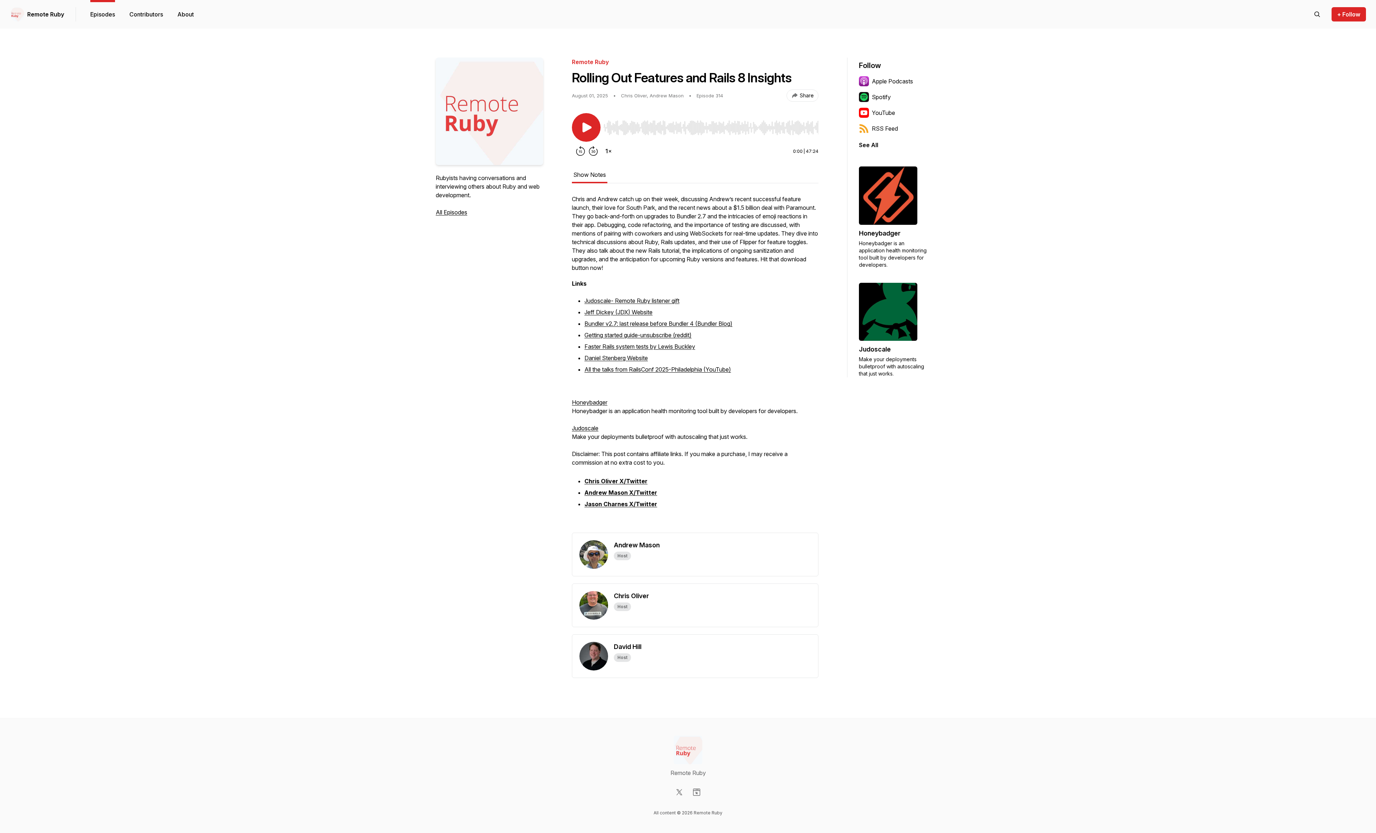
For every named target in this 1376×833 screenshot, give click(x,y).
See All (868, 145)
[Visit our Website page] (696, 792)
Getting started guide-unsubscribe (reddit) (638, 335)
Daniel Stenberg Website (616, 358)
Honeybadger (589, 402)
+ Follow (1348, 14)
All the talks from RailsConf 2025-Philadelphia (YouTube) (657, 369)
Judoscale (585, 428)
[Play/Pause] (586, 127)
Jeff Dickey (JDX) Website (618, 312)
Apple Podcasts (892, 81)
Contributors (146, 14)
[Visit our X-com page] (679, 792)
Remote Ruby (45, 14)
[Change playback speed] (608, 151)
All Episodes (451, 212)
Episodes (102, 14)
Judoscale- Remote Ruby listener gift (631, 300)
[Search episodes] (1317, 14)
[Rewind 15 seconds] (580, 151)
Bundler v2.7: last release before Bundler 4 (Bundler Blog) (658, 323)
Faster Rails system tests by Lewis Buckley (639, 346)
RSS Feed (885, 128)
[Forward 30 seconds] (593, 151)
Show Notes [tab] (589, 174)
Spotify (881, 97)
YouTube (883, 112)
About (185, 14)
